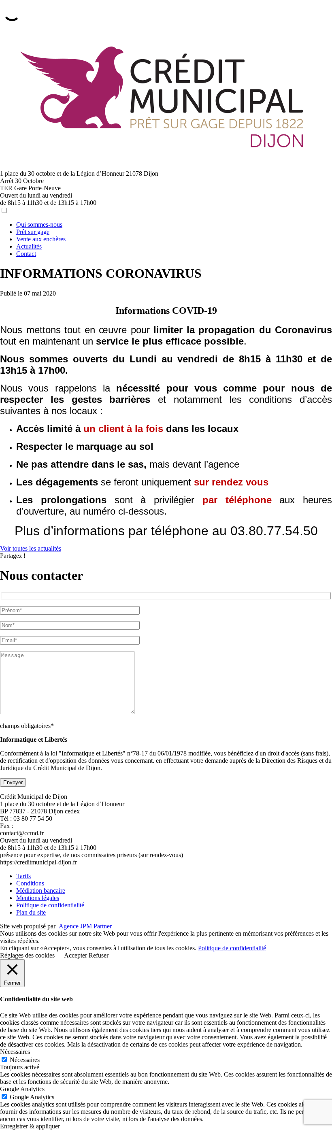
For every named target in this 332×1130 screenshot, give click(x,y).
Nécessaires (25, 1059)
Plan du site (31, 912)
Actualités (29, 246)
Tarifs (23, 876)
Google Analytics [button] (22, 1088)
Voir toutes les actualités (30, 548)
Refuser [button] (99, 955)
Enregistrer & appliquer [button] (30, 1126)
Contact (26, 253)
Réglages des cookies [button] (27, 955)
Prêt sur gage (32, 231)
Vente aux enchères (41, 239)
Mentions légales (37, 897)
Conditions (30, 883)
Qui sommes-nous (39, 224)
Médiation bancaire (40, 890)
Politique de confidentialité (50, 905)
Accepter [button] (75, 955)
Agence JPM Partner (85, 926)
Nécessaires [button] (15, 1051)
